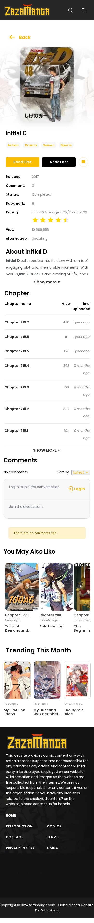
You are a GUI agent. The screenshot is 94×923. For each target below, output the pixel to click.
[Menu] (84, 10)
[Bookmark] (83, 162)
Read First (22, 162)
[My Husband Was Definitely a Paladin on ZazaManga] (47, 680)
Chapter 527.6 (17, 615)
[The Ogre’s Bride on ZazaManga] (77, 680)
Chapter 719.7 (16, 322)
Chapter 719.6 (16, 336)
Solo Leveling (51, 626)
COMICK (54, 826)
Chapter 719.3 (16, 387)
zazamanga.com (42, 905)
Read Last (59, 162)
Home (11, 815)
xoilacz (41, 872)
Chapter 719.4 (16, 365)
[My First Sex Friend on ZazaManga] (17, 680)
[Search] (70, 10)
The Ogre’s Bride (73, 712)
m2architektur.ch (26, 881)
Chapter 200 (50, 615)
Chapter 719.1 (16, 430)
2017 (35, 176)
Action (13, 145)
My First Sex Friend (14, 712)
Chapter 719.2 (16, 409)
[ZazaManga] (27, 10)
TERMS (53, 837)
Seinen (48, 145)
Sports (66, 145)
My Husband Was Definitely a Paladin (47, 714)
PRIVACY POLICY (20, 848)
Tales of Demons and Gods (16, 630)
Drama (31, 145)
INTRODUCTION (19, 826)
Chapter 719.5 (16, 351)
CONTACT (14, 837)
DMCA (52, 848)
